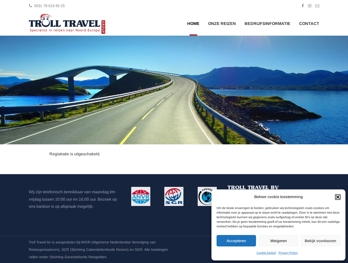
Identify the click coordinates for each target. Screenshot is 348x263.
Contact (309, 23)
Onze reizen (222, 23)
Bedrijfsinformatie (267, 23)
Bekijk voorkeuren (320, 241)
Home (193, 23)
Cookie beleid (266, 253)
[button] (337, 197)
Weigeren (278, 241)
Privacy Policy (288, 253)
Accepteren (236, 241)
